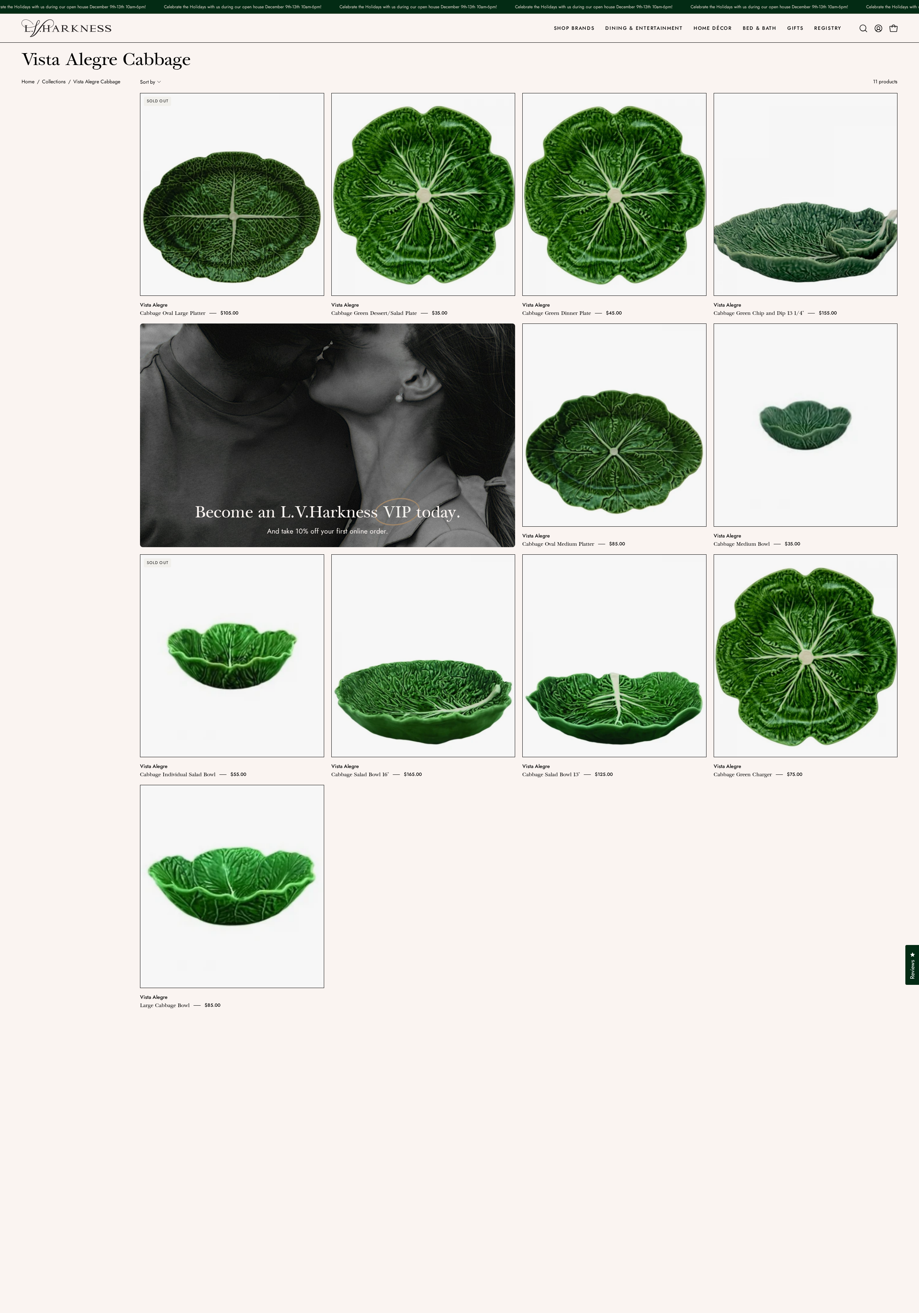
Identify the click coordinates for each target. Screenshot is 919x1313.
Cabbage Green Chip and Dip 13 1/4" (759, 313)
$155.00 (828, 312)
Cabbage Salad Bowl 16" (360, 774)
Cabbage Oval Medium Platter (558, 544)
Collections (54, 81)
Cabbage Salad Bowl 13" (551, 774)
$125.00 (604, 774)
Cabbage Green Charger (743, 774)
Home (28, 81)
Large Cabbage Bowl (165, 1005)
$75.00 (794, 774)
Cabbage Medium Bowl (742, 544)
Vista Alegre (154, 304)
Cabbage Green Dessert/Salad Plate (374, 313)
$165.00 (413, 774)
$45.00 (614, 312)
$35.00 (439, 312)
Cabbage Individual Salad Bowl (177, 774)
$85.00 (617, 543)
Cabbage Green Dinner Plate (556, 313)
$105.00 (229, 312)
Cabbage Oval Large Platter (172, 313)
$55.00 (238, 774)
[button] (863, 28)
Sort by (147, 81)
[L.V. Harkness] (66, 28)
